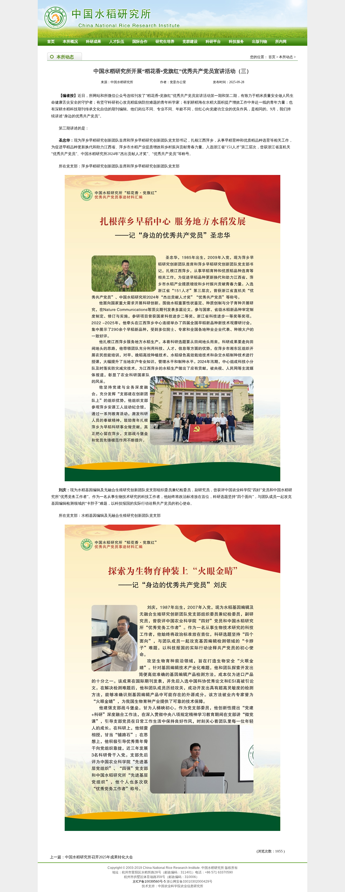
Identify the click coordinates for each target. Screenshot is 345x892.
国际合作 (139, 42)
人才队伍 (116, 42)
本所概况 (70, 42)
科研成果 (93, 42)
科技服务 (236, 42)
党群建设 (190, 42)
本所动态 (286, 57)
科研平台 (213, 42)
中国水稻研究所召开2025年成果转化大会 (99, 857)
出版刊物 (259, 42)
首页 (51, 42)
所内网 (281, 42)
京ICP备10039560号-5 (150, 881)
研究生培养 (165, 42)
